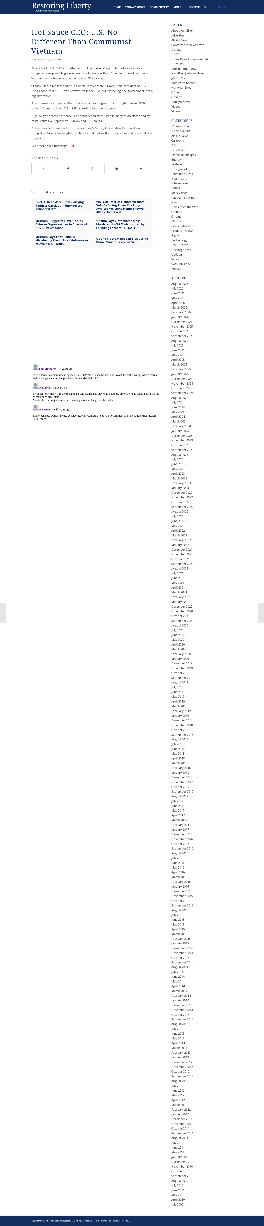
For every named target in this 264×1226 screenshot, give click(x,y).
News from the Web (184, 207)
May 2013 (177, 1038)
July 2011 (177, 1143)
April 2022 (178, 530)
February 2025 (181, 369)
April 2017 (178, 815)
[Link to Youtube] (219, 7)
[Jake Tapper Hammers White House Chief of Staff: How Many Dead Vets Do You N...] (3, 613)
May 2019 (177, 697)
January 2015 (180, 943)
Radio (175, 235)
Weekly (176, 269)
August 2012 (179, 1081)
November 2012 (182, 1067)
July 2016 (177, 858)
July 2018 (177, 744)
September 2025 (182, 336)
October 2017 (180, 787)
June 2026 (178, 293)
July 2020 (177, 630)
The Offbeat (179, 245)
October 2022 (180, 502)
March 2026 (179, 307)
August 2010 (179, 1181)
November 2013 (182, 1010)
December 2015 (181, 891)
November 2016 (182, 839)
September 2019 (182, 678)
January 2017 (180, 830)
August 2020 (179, 625)
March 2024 (179, 421)
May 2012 (177, 1095)
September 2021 (182, 564)
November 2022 (182, 497)
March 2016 (179, 877)
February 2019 (181, 711)
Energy (176, 160)
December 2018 (181, 720)
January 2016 (180, 886)
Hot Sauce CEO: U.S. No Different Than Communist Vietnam (81, 41)
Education (178, 150)
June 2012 (178, 1090)
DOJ (174, 145)
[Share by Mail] (141, 168)
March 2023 (179, 478)
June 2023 (178, 464)
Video (175, 259)
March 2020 (179, 649)
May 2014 (177, 981)
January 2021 (180, 602)
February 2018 (181, 768)
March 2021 (179, 592)
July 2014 (177, 972)
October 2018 (180, 730)
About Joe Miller (182, 31)
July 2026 (177, 288)
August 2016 (179, 853)
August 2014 (179, 967)
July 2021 (177, 573)
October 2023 (180, 445)
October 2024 (180, 388)
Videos (175, 107)
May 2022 (177, 526)
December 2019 (181, 663)
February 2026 (181, 312)
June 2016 (178, 863)
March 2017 (179, 820)
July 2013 (177, 1029)
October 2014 (180, 958)
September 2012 (182, 1076)
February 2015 (181, 939)
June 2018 (178, 749)
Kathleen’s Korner (183, 83)
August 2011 (179, 1138)
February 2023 (181, 483)
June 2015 (178, 920)
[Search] (205, 7)
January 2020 (180, 659)
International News (184, 69)
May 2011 (177, 1152)
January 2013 (180, 1057)
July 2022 (177, 516)
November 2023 (182, 440)
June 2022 (178, 521)
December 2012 (181, 1062)
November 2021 (182, 554)
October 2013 (180, 1015)
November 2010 (182, 1166)
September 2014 (182, 962)
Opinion (176, 97)
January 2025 (180, 374)
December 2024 (181, 379)
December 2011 (181, 1119)
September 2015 (182, 905)
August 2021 (179, 568)
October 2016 (180, 844)
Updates (177, 254)
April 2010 (178, 1200)
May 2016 (177, 867)
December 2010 (181, 1162)
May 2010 (177, 1195)
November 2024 (182, 383)
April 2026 (178, 303)
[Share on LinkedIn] (117, 168)
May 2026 (177, 298)
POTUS (176, 221)
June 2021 (178, 578)
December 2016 (181, 834)
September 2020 (182, 621)
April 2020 (178, 644)
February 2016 (181, 882)
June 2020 (178, 635)
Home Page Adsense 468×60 (190, 59)
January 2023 (180, 488)
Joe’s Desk (178, 78)
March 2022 (179, 535)
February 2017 (181, 825)
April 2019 (178, 701)
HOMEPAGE (179, 64)
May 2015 (177, 924)
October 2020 (180, 616)
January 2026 (180, 317)
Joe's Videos (179, 193)
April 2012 (178, 1100)
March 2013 (179, 1048)
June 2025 (178, 350)
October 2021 (180, 559)
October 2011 (180, 1128)
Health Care (179, 179)
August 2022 (179, 511)
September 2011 (182, 1133)
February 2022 (181, 540)
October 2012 (180, 1071)
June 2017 (178, 806)
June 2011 (178, 1147)
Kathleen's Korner (183, 197)
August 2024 (179, 398)
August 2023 (179, 455)
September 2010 (182, 1176)
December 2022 (181, 493)
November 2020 (182, 611)
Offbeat (176, 92)
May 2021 (177, 583)
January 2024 (180, 431)
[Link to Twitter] (224, 7)
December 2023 (181, 436)
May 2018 (177, 754)
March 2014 (179, 991)
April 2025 (178, 360)
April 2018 (178, 758)
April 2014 (178, 986)
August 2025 (179, 341)
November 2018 (182, 725)
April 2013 (178, 1043)
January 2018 (180, 773)
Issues (175, 188)
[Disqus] (96, 309)
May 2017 (177, 810)
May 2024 (177, 412)
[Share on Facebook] (44, 168)
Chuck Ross (57, 59)
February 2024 (181, 426)
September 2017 (182, 791)
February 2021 (181, 597)
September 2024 (182, 393)
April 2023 (178, 474)
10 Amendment (181, 126)
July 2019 (177, 687)
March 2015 (179, 934)
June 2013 (178, 1034)
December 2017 (181, 777)
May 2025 (177, 355)
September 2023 (182, 450)
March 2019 (179, 706)
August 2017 (179, 796)
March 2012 (179, 1105)
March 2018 (179, 763)
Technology (179, 240)
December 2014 (181, 948)
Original (176, 217)
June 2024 (178, 407)
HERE (71, 146)
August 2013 (179, 1024)
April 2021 (178, 587)
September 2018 (182, 735)
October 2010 (180, 1171)
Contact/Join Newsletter (187, 45)
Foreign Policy (180, 169)
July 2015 (177, 915)
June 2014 (178, 977)
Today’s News (180, 102)
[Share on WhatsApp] (92, 168)
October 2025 (180, 331)
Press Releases (181, 226)
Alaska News (179, 40)
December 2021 (181, 550)
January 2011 (180, 1157)
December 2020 (181, 607)
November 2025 (182, 327)
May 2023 (177, 469)
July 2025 (177, 345)
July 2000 (177, 1204)
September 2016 (182, 848)
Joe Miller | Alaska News (187, 73)
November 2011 (182, 1124)
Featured (177, 164)
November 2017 (182, 782)
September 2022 (182, 507)
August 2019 (179, 682)
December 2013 (181, 1005)
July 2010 (177, 1185)
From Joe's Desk (182, 174)
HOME (175, 54)
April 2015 (178, 929)
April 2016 (178, 872)
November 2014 (182, 953)
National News (181, 87)
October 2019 (180, 673)
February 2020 (181, 654)
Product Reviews (182, 231)
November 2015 (182, 896)
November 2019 (182, 668)
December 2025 (181, 322)
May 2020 (177, 640)
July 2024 (177, 402)
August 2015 (179, 910)
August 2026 (179, 284)
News (175, 202)
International (180, 183)
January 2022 (180, 545)
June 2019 (178, 692)
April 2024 (178, 417)
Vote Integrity (180, 264)
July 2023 (177, 459)
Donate (176, 50)
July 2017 (177, 801)
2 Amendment (180, 131)
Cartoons (177, 141)
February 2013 (181, 1053)
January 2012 (180, 1114)
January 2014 (180, 1000)
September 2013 (182, 1019)
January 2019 (180, 716)
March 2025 (179, 364)
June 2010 (178, 1190)
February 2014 (181, 996)
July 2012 (177, 1086)
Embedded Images (183, 155)
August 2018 (179, 739)
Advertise (177, 35)
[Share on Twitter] (68, 168)
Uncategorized (181, 250)
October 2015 (180, 901)
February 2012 (181, 1110)
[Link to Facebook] (230, 7)
